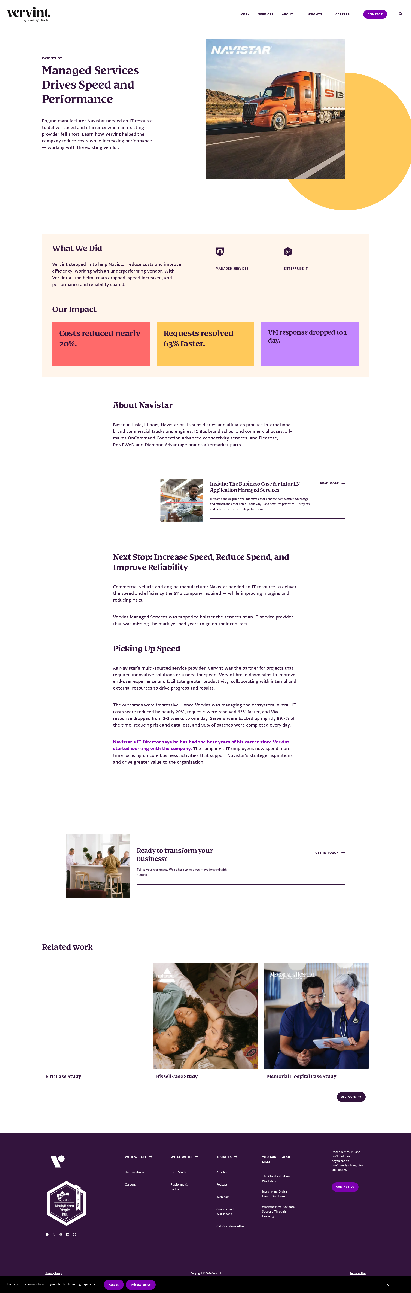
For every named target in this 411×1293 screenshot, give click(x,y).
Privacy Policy (53, 1273)
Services (266, 14)
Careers (342, 14)
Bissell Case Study (177, 1076)
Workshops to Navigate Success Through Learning (278, 1211)
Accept (114, 1285)
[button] (400, 14)
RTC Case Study (63, 1076)
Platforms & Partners (179, 1187)
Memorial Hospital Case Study (301, 1076)
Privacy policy (141, 1285)
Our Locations (134, 1172)
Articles (221, 1172)
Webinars (223, 1197)
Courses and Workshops (225, 1211)
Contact (375, 14)
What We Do (182, 1157)
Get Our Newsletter (230, 1226)
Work (245, 14)
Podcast (221, 1184)
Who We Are (136, 1157)
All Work (348, 1096)
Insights (314, 14)
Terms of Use (358, 1273)
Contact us (345, 1187)
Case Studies (180, 1172)
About (287, 14)
